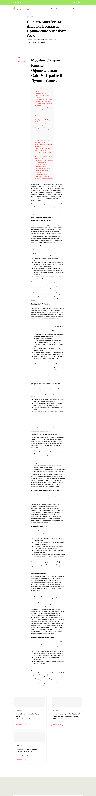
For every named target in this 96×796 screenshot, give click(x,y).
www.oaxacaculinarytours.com (39, 392)
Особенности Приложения (42, 112)
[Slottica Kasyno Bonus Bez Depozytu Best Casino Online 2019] (29, 737)
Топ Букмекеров (39, 122)
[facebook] (13, 2)
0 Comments (21, 64)
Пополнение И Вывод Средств (43, 95)
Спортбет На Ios (39, 109)
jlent (20, 57)
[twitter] (15, 2)
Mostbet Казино (39, 136)
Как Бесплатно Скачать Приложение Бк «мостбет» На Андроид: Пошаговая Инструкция (44, 176)
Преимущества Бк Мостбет (42, 170)
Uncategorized (21, 61)
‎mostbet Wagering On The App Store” (66, 714)
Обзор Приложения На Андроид (43, 120)
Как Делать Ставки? (40, 97)
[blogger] (20, 2)
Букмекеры (38, 172)
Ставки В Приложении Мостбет (43, 107)
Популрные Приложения (41, 114)
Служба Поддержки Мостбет (42, 168)
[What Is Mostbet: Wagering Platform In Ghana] (29, 702)
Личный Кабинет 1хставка (42, 138)
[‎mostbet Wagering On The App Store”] (67, 702)
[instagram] (18, 2)
